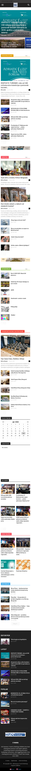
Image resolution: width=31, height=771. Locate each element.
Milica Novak (4, 180)
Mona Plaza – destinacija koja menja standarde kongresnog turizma (19, 590)
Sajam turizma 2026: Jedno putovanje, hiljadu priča (8, 519)
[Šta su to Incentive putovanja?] (5, 704)
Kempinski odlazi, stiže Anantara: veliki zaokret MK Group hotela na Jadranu (20, 101)
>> (28, 422)
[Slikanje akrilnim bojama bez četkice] (5, 721)
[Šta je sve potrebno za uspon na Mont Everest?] (5, 231)
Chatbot (13, 315)
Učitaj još (15, 623)
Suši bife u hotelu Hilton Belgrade (14, 178)
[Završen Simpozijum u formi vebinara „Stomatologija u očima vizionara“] (8, 565)
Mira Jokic (4, 35)
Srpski (12, 769)
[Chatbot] (5, 317)
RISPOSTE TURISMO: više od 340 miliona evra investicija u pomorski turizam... (15, 85)
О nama (7, 760)
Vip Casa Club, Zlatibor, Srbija (12, 359)
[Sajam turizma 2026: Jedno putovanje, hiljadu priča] (5, 136)
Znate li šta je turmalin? (17, 237)
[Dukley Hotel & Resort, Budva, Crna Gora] (5, 407)
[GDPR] (5, 292)
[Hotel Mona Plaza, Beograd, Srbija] (5, 390)
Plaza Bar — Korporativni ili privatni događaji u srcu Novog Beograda (19, 599)
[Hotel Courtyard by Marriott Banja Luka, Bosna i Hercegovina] (5, 373)
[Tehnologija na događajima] (5, 642)
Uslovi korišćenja (23, 760)
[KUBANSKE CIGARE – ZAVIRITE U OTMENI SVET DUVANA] (5, 712)
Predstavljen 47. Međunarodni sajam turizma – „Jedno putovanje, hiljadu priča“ (19, 127)
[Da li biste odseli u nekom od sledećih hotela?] (15, 194)
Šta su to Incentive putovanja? (19, 701)
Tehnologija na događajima (18, 639)
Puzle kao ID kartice (21, 571)
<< (3, 422)
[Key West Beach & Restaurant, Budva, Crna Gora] (5, 398)
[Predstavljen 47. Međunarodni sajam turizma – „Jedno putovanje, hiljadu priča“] (5, 127)
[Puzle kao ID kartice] (23, 565)
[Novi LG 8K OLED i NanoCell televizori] (5, 276)
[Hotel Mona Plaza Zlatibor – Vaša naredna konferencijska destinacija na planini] (5, 608)
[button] (28, 5)
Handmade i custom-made (18, 298)
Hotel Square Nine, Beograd (19, 379)
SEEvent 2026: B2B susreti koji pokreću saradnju (6, 497)
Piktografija (14, 306)
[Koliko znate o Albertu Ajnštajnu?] (5, 247)
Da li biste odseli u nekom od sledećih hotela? (12, 205)
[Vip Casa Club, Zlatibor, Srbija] (15, 346)
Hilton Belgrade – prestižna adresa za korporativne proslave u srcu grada (20, 616)
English (19, 769)
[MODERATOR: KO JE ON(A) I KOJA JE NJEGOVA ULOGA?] (5, 695)
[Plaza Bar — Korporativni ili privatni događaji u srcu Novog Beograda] (5, 599)
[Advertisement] (15, 464)
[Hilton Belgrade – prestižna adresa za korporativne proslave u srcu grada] (5, 617)
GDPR (12, 290)
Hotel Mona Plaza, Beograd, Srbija (20, 388)
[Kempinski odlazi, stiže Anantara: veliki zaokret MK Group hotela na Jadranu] (12, 44)
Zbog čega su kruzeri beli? (18, 220)
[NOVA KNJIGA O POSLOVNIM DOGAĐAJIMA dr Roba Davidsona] (5, 111)
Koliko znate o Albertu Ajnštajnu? (20, 245)
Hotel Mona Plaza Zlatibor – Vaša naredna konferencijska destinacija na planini (20, 607)
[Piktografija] (5, 309)
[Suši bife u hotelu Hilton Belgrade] (15, 168)
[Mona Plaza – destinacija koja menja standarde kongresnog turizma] (5, 591)
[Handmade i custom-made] (5, 301)
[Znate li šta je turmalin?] (5, 239)
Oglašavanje (14, 760)
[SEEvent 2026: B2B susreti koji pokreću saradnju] (5, 119)
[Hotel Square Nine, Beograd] (5, 382)
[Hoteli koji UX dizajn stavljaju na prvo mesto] (5, 284)
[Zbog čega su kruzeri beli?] (5, 222)
